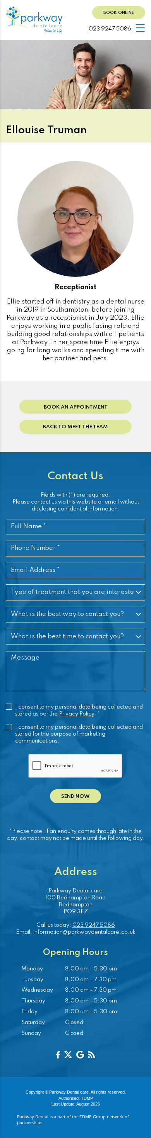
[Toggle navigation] (140, 28)
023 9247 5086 (110, 29)
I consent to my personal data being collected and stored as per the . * (79, 710)
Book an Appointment (76, 407)
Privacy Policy (76, 714)
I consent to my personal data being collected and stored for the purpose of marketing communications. (79, 734)
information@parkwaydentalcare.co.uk (84, 932)
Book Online (118, 12)
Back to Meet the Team (75, 426)
